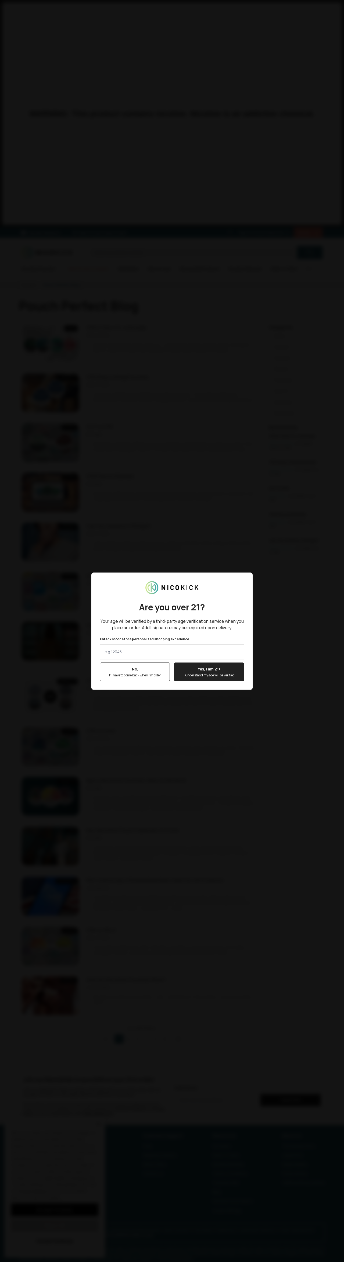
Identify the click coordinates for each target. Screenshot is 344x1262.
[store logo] (171, 587)
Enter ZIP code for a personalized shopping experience (144, 639)
